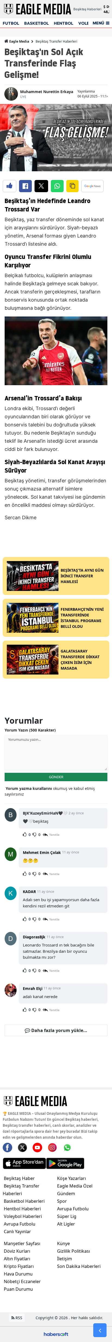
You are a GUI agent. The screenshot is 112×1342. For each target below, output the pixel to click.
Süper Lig (66, 1216)
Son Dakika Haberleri (79, 1266)
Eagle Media (18, 41)
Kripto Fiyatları (19, 1266)
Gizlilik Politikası (73, 1251)
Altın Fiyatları (17, 1259)
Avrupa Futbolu (19, 1224)
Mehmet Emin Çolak (42, 852)
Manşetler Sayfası (22, 1243)
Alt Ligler (66, 1224)
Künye (63, 1243)
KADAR (29, 891)
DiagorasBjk (34, 936)
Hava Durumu (18, 1274)
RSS (18, 1317)
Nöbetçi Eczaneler (22, 1281)
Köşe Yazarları (71, 1178)
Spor (62, 1201)
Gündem (66, 1194)
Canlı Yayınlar (17, 1232)
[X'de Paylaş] (41, 186)
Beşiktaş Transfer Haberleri (56, 41)
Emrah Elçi (32, 988)
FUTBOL (11, 23)
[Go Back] (100, 1330)
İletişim (64, 1259)
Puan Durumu (18, 1289)
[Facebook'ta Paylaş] (25, 186)
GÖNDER (56, 776)
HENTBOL (63, 23)
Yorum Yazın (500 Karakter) (30, 730)
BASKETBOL (36, 23)
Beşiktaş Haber (19, 1178)
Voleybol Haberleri (23, 1216)
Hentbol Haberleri (22, 1209)
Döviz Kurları (17, 1251)
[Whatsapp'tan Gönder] (57, 186)
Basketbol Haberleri (24, 1201)
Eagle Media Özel (74, 1186)
